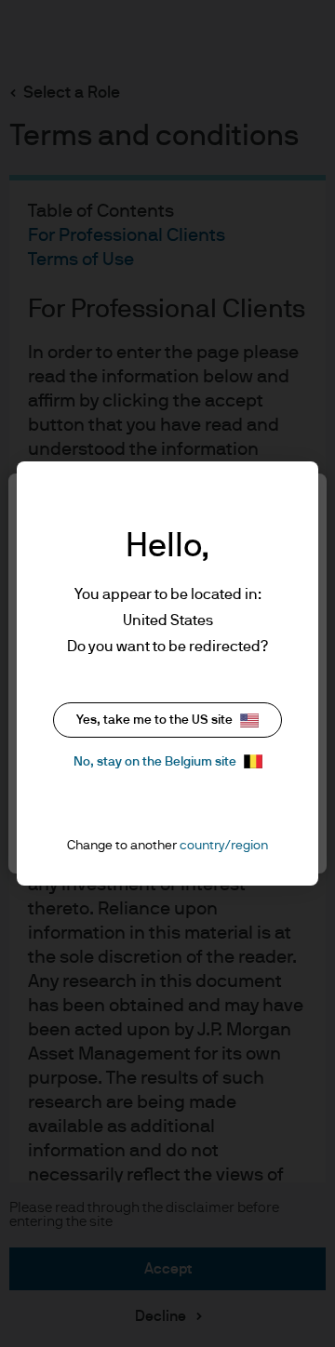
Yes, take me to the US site (154, 720)
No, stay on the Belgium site (155, 761)
